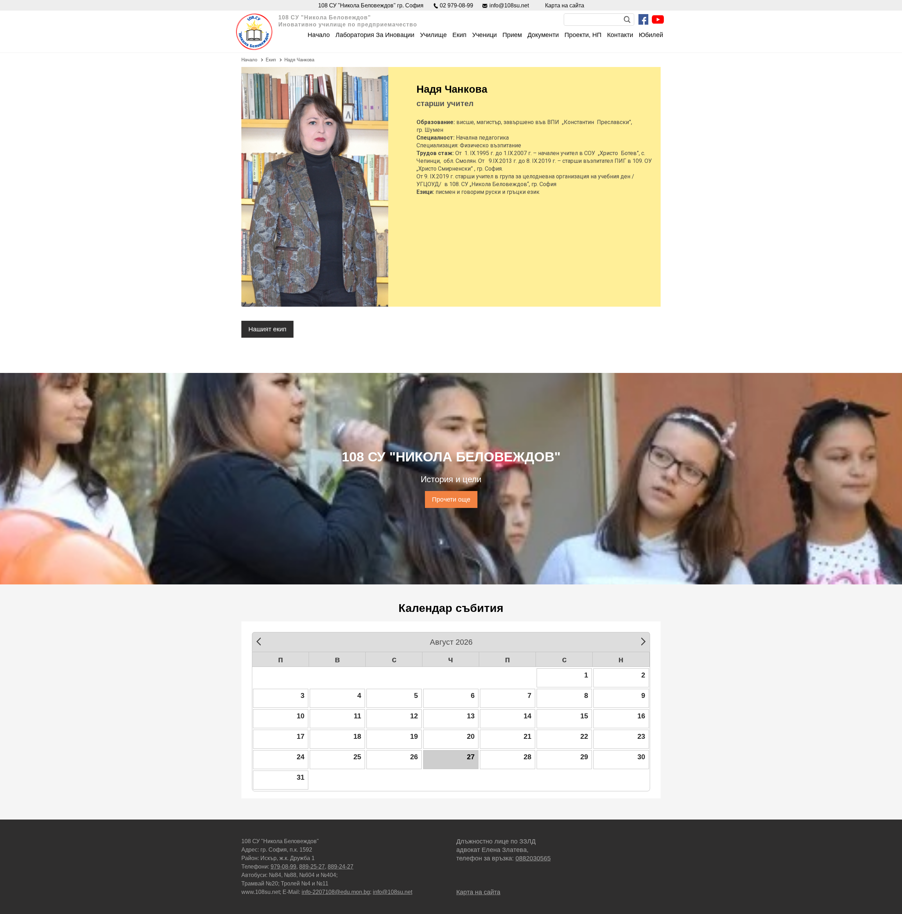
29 (584, 757)
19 (414, 736)
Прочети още (451, 499)
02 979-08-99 (456, 5)
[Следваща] (640, 640)
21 (527, 736)
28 (527, 757)
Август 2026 (451, 641)
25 (357, 757)
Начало (249, 59)
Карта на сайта (564, 5)
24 (300, 757)
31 (300, 777)
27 (471, 757)
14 (527, 716)
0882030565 (533, 858)
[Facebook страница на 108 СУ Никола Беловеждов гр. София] (643, 19)
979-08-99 (283, 867)
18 (357, 736)
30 (641, 757)
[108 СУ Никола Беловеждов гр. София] (254, 31)
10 (300, 716)
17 (300, 736)
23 (641, 736)
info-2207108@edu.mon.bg (336, 892)
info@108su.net (509, 5)
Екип (271, 59)
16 (641, 716)
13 (471, 716)
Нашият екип (267, 329)
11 (357, 716)
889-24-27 (340, 867)
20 (471, 736)
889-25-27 (312, 867)
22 (584, 736)
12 (414, 716)
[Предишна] (261, 640)
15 (584, 716)
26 (414, 757)
